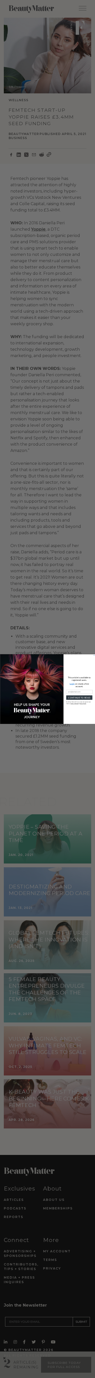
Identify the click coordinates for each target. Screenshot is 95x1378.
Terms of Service (74, 703)
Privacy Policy (83, 703)
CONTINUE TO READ (79, 697)
